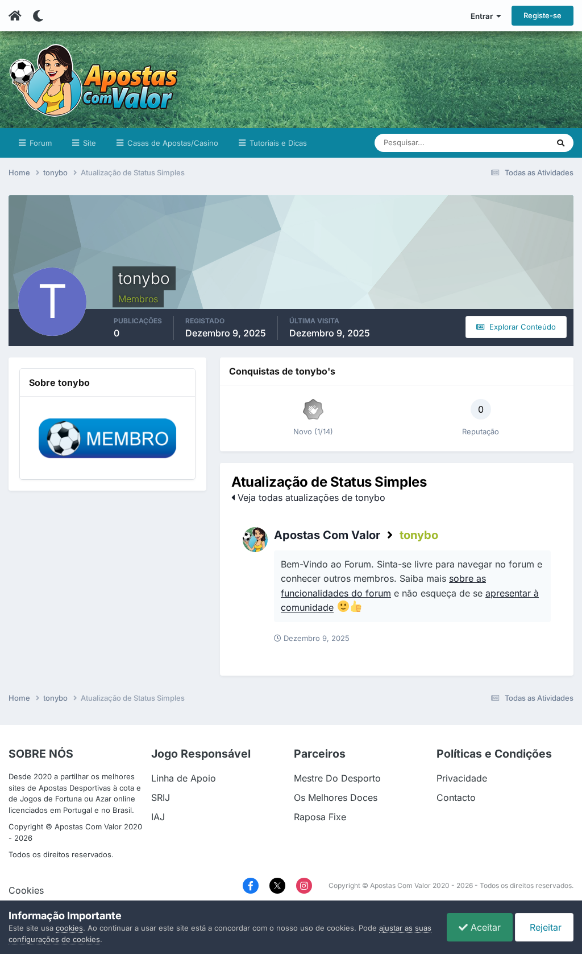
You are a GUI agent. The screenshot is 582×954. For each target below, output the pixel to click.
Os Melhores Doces (335, 797)
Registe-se (542, 15)
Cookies (26, 890)
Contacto (456, 797)
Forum (39, 142)
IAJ (158, 817)
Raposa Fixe (320, 817)
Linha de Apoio (183, 778)
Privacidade (461, 778)
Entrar (483, 15)
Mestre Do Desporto (337, 778)
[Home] (15, 16)
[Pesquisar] (560, 143)
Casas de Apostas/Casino (171, 142)
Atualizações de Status (496, 142)
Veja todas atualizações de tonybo (310, 497)
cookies (69, 927)
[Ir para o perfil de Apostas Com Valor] (255, 539)
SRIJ (160, 797)
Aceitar (484, 927)
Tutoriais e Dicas (277, 142)
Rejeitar (544, 927)
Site (88, 142)
